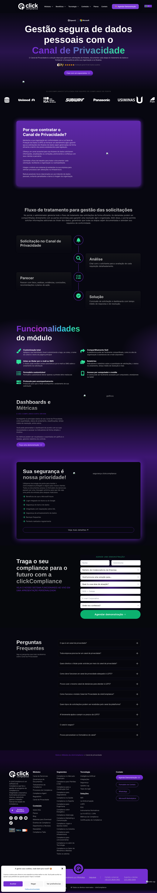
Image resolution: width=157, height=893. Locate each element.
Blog (34, 816)
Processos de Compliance (42, 790)
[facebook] (11, 818)
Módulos (47, 6)
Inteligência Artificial (87, 776)
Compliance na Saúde (65, 798)
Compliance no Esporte (65, 801)
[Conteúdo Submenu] (90, 6)
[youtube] (26, 818)
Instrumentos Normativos (89, 810)
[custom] (11, 823)
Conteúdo (85, 6)
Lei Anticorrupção (86, 801)
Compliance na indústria (66, 829)
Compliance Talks (39, 832)
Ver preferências (54, 884)
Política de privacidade (32, 889)
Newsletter (37, 829)
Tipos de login (85, 789)
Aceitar (13, 884)
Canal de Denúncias (40, 776)
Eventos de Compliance (41, 823)
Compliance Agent (39, 793)
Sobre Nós (37, 810)
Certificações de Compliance (91, 820)
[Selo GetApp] (12, 830)
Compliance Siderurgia (65, 815)
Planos (96, 6)
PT (148, 6)
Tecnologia (72, 6)
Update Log (84, 786)
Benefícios (60, 6)
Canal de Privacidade (41, 800)
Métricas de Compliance (89, 817)
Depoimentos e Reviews (42, 826)
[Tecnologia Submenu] (78, 6)
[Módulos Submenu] (52, 6)
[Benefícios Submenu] (65, 6)
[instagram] (16, 818)
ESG (81, 807)
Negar (33, 884)
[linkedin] (21, 818)
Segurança (84, 782)
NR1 (81, 798)
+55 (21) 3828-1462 (112, 879)
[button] (62, 868)
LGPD (82, 804)
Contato (104, 6)
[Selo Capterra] (18, 830)
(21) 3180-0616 (130, 879)
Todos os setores (63, 854)
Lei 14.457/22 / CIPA (88, 814)
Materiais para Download (42, 819)
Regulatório (37, 796)
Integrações (84, 779)
